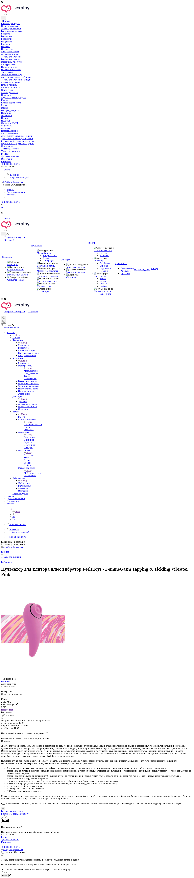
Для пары (22, 401)
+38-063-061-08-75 (11, 164)
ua (2, 207)
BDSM (21, 417)
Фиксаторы (29, 437)
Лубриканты (24, 483)
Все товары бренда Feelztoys (15, 814)
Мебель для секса (32, 473)
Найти (4, 875)
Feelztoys (5, 681)
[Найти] (3, 18)
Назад (18, 335)
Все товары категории (12, 811)
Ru (13, 516)
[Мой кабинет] (2, 315)
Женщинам (23, 345)
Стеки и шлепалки (33, 424)
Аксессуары (30, 455)
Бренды (5, 837)
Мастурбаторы (31, 371)
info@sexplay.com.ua (13, 182)
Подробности (7, 710)
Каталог (16, 337)
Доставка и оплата (10, 839)
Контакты (6, 842)
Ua (13, 519)
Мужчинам (23, 363)
